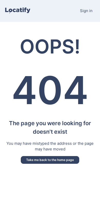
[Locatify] (17, 11)
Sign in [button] (86, 10)
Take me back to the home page (50, 160)
